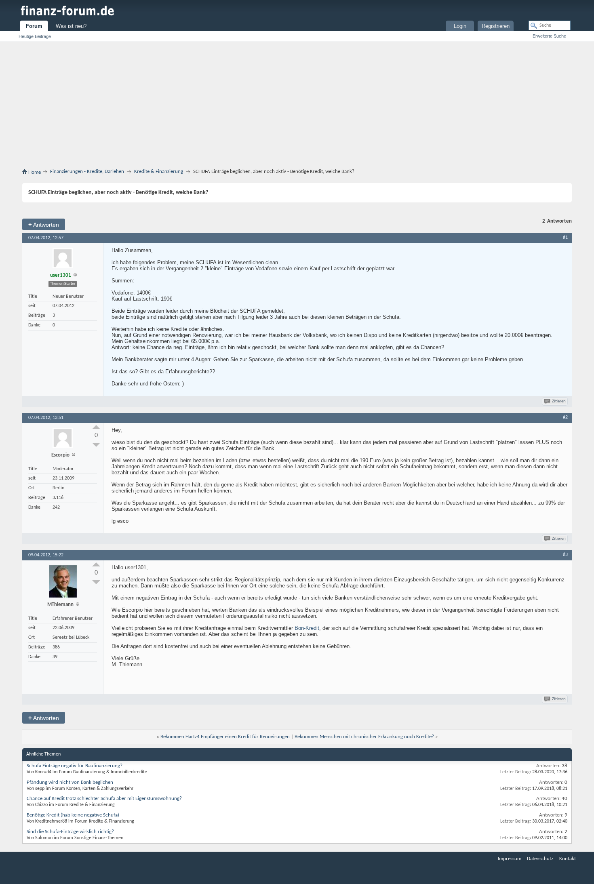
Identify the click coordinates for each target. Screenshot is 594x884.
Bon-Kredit (307, 628)
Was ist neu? (71, 26)
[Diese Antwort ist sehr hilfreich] (96, 427)
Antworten (43, 224)
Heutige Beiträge (35, 36)
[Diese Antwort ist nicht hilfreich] (96, 445)
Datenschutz (540, 858)
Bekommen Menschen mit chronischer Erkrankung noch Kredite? (364, 736)
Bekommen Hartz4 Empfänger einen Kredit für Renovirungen (225, 736)
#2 (565, 417)
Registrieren (496, 26)
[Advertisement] (297, 106)
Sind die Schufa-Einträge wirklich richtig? (70, 831)
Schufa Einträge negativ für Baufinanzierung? (74, 765)
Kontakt (567, 858)
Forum (34, 26)
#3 (565, 554)
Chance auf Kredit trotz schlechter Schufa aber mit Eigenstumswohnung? (104, 798)
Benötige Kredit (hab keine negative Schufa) (73, 815)
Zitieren (559, 401)
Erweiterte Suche (549, 36)
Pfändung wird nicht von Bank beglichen (70, 782)
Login (460, 26)
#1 (565, 237)
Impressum (509, 858)
